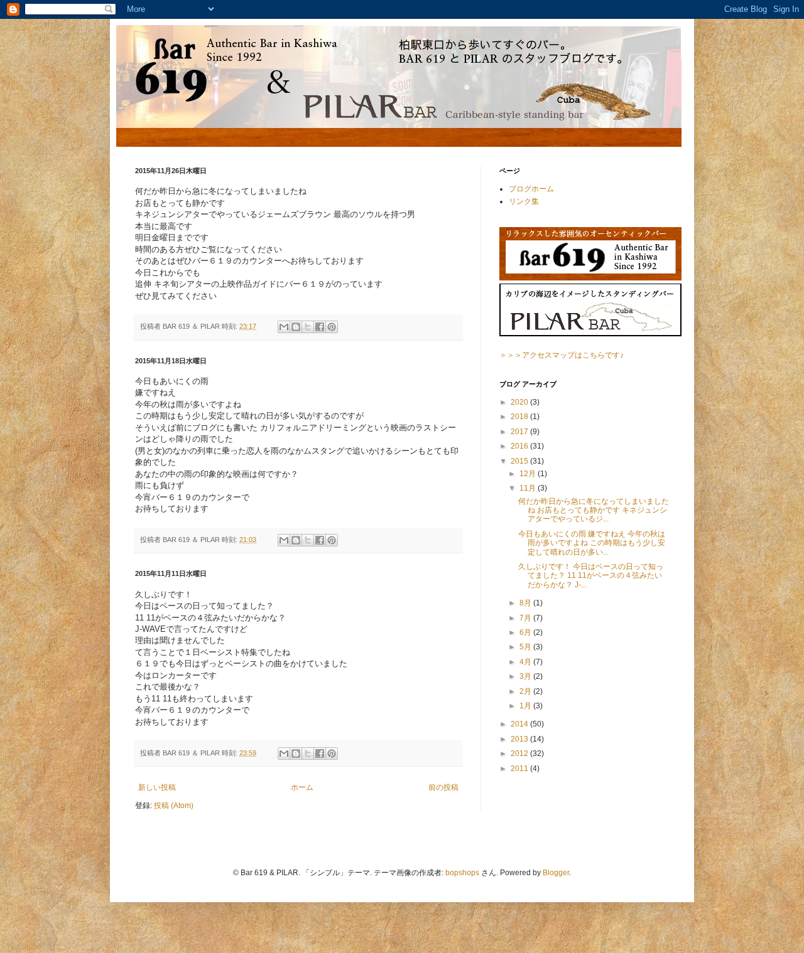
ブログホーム (531, 188)
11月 (528, 488)
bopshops (462, 872)
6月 (526, 632)
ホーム (302, 787)
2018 (520, 416)
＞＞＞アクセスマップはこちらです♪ (561, 355)
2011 (520, 768)
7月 (526, 618)
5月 (526, 646)
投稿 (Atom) (173, 805)
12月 (528, 473)
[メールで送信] (284, 327)
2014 (520, 724)
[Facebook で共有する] (319, 327)
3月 (526, 676)
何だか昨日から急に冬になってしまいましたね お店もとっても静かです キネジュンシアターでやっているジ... (593, 510)
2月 (526, 691)
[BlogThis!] (296, 327)
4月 (526, 662)
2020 (520, 402)
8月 (526, 603)
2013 (520, 739)
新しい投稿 (157, 787)
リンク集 (524, 201)
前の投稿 (443, 787)
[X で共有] (308, 327)
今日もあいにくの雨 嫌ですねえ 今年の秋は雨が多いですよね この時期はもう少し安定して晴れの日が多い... (591, 543)
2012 (520, 753)
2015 (520, 461)
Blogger (556, 872)
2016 (520, 446)
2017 (520, 431)
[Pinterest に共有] (331, 327)
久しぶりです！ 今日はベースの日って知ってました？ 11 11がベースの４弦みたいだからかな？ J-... (590, 575)
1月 (526, 705)
